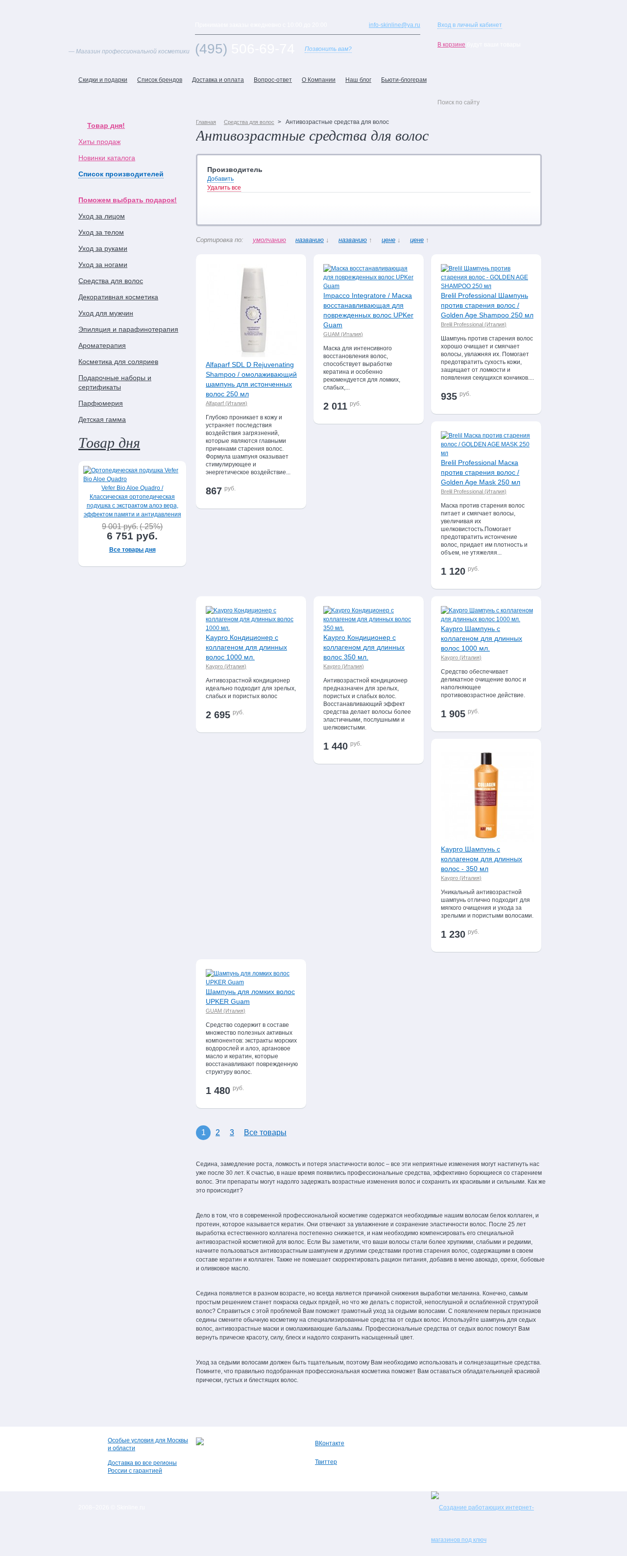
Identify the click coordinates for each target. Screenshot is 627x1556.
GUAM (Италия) (343, 334)
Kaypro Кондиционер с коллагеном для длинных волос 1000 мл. (246, 647)
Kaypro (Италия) (226, 666)
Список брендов (159, 79)
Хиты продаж (99, 142)
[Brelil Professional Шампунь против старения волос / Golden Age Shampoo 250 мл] (487, 286)
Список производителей (121, 174)
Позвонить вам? (328, 49)
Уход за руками (102, 248)
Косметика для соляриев (118, 361)
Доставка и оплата (218, 79)
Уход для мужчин (105, 313)
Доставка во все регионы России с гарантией (142, 1466)
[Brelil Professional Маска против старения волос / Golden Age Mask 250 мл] (487, 453)
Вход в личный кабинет (469, 25)
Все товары (265, 1132)
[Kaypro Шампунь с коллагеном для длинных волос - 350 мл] (487, 839)
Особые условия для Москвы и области (148, 1444)
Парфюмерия (100, 403)
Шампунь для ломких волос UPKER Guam (250, 996)
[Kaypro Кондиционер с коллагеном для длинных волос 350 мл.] (369, 628)
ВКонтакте (329, 1443)
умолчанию (269, 239)
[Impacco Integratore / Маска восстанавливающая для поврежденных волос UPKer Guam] (369, 286)
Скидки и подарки (102, 79)
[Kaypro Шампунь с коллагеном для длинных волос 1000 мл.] (487, 619)
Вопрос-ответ (273, 79)
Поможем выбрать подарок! (127, 200)
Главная (206, 122)
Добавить (220, 178)
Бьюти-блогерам (404, 79)
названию (309, 239)
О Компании (319, 79)
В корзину (279, 493)
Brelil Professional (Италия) (473, 324)
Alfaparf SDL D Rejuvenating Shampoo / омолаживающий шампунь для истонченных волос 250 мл (251, 379)
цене (388, 239)
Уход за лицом (101, 216)
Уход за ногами (102, 264)
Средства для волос (110, 281)
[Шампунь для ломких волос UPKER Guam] (252, 982)
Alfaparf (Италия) (226, 403)
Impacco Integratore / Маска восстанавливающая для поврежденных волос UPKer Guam (368, 310)
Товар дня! (106, 125)
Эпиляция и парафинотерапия (128, 329)
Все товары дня (132, 549)
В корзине (451, 44)
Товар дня (109, 442)
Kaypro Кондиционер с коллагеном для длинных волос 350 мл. (364, 647)
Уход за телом (101, 232)
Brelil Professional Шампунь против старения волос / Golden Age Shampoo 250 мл (487, 305)
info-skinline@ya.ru (394, 25)
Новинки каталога (106, 158)
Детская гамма (102, 419)
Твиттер (326, 1462)
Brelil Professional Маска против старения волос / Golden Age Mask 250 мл (480, 472)
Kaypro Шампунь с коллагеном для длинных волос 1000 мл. (481, 638)
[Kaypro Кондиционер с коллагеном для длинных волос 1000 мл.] (252, 628)
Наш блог (358, 79)
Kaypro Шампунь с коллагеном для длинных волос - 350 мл (481, 859)
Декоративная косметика (118, 297)
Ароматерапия (102, 345)
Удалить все (224, 187)
